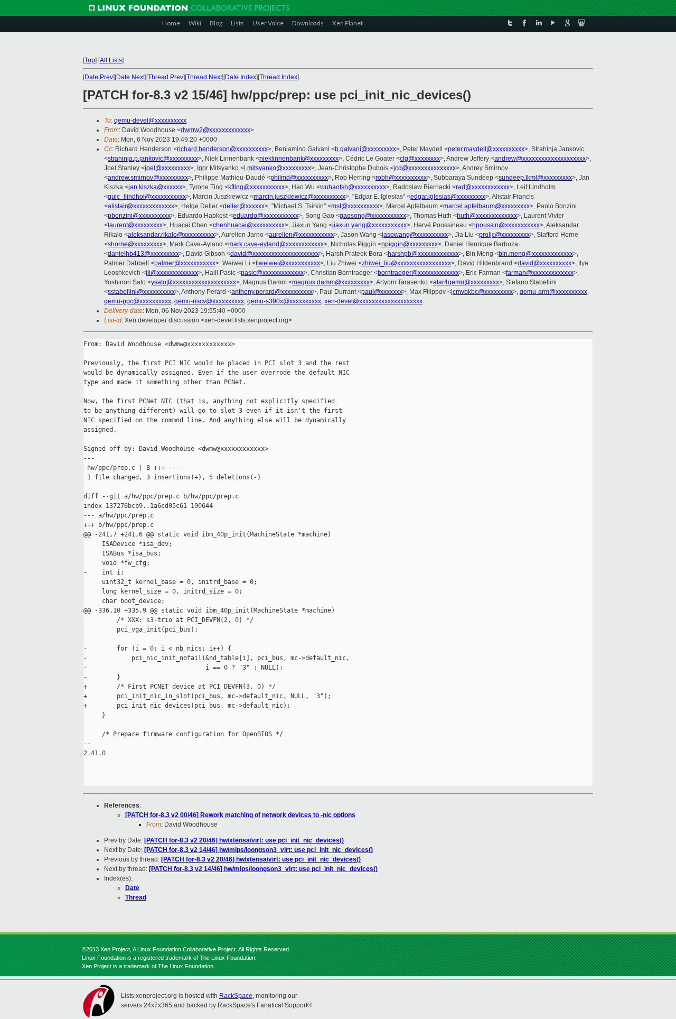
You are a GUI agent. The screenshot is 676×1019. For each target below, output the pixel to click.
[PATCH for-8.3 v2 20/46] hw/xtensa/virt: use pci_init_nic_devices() (244, 840)
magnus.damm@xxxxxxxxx (331, 282)
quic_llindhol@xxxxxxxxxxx (147, 196)
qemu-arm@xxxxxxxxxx (553, 291)
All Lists (111, 60)
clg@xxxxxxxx (420, 158)
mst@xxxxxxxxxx (355, 206)
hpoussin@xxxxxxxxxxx (506, 225)
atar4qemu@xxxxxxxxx (466, 282)
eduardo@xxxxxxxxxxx (265, 215)
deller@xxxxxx (244, 206)
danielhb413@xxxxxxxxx (143, 253)
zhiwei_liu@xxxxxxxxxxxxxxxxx (406, 263)
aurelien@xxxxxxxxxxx (301, 234)
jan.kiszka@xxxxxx (155, 187)
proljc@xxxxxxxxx (504, 234)
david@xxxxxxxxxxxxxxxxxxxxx (274, 253)
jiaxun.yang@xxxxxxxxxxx (369, 225)
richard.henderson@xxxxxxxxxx (222, 149)
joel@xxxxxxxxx (167, 168)
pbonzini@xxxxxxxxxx (139, 215)
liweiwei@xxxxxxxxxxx (288, 263)
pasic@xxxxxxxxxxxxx (272, 272)
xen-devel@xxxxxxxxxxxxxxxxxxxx (373, 301)
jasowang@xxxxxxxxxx (415, 234)
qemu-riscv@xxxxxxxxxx (209, 301)
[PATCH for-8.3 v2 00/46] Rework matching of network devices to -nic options (240, 815)
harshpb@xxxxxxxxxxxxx (423, 253)
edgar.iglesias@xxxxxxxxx (447, 196)
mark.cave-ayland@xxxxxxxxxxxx (276, 244)
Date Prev (98, 77)
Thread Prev (165, 77)
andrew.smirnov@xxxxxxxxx (148, 177)
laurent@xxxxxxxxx (135, 225)
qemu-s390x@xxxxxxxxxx (284, 301)
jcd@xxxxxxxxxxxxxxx (424, 168)
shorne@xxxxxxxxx (135, 244)
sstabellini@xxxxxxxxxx (141, 291)
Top (89, 60)
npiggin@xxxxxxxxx (409, 244)
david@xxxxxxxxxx (544, 263)
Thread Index (278, 77)
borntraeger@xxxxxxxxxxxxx (418, 272)
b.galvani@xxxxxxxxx (365, 149)
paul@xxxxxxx (381, 291)
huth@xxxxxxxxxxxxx (487, 215)
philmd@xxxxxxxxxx (299, 177)
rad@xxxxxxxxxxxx (483, 187)
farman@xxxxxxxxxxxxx (540, 272)
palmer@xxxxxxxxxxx (184, 263)
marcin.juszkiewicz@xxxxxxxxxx (299, 196)
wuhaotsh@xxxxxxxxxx (353, 187)
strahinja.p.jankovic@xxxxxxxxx (153, 158)
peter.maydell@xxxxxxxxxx (486, 149)
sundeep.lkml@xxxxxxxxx (535, 177)
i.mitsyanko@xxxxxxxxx (277, 168)
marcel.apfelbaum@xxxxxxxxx (486, 206)
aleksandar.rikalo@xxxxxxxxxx (171, 234)
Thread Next (204, 77)
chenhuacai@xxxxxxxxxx (249, 225)
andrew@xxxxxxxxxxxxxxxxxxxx (540, 158)
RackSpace (235, 995)
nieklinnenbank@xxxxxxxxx (299, 158)
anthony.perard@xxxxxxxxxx (272, 291)
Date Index (240, 77)
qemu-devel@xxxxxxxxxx (150, 120)
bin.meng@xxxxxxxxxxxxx (536, 253)
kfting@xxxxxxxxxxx (256, 187)
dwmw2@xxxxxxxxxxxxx (215, 130)
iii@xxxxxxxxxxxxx (172, 272)
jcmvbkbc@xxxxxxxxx (482, 291)
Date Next (130, 77)
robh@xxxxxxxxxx (401, 177)
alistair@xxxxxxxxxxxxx (141, 206)
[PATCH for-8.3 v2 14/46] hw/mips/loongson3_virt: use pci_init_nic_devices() (258, 850)
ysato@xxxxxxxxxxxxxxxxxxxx (193, 282)
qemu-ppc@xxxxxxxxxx (137, 301)
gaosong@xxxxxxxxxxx (373, 215)
